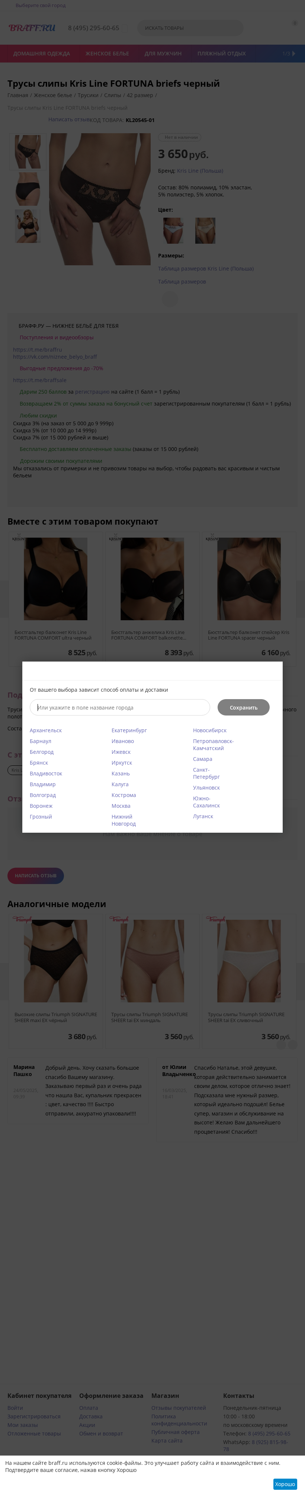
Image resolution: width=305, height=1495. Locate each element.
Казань (121, 773)
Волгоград (43, 794)
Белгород (42, 751)
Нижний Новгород (124, 820)
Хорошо (285, 1484)
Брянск (39, 762)
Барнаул (40, 741)
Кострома (124, 794)
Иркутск (122, 762)
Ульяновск (206, 787)
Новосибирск (210, 730)
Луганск (203, 816)
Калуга (120, 784)
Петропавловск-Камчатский (213, 744)
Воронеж (41, 805)
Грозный (41, 816)
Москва (121, 805)
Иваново (123, 741)
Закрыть (273, 672)
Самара (202, 758)
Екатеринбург (129, 730)
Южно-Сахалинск (206, 802)
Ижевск (121, 751)
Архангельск (46, 730)
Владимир (43, 784)
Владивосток (46, 773)
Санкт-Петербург (206, 773)
